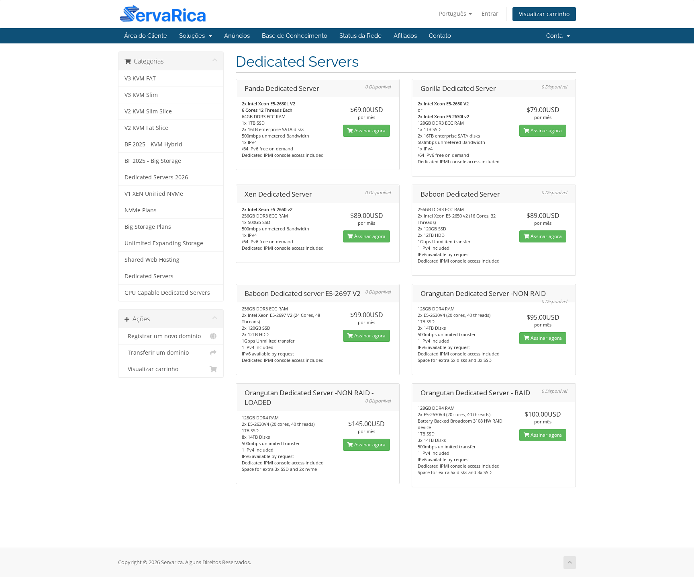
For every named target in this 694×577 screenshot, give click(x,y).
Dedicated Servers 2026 (156, 177)
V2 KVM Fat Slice (146, 127)
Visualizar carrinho (544, 14)
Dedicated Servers (149, 276)
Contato (440, 35)
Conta (556, 35)
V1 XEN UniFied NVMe (154, 193)
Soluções (193, 35)
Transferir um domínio (157, 352)
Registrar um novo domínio (163, 336)
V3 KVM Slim (141, 95)
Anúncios (237, 35)
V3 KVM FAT (140, 78)
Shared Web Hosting (152, 259)
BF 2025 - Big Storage (153, 160)
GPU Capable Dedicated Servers (167, 292)
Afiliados (405, 35)
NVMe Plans (141, 210)
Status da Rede (360, 35)
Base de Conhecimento (294, 35)
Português (453, 13)
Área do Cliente (145, 35)
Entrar (490, 13)
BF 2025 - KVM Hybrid (153, 144)
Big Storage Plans (148, 226)
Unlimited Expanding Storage (164, 243)
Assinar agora (369, 130)
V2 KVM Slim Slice (148, 111)
